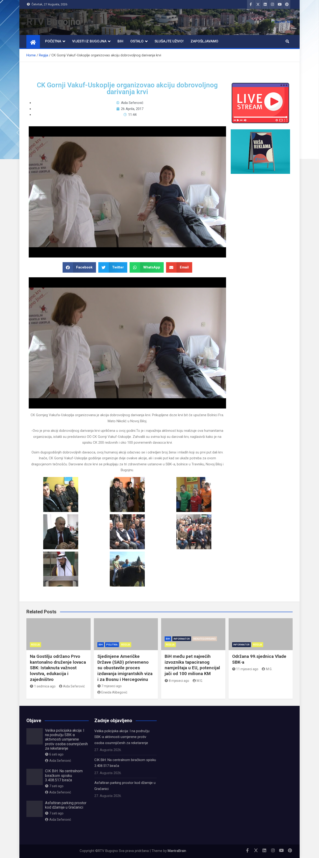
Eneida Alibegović (114, 692)
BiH (120, 41)
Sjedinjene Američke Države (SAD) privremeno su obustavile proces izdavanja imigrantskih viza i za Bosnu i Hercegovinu (124, 668)
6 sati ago (56, 754)
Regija (35, 644)
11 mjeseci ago (247, 669)
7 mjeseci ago (111, 686)
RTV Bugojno (53, 21)
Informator (182, 638)
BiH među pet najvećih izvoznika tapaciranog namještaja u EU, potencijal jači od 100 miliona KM (192, 665)
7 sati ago (56, 786)
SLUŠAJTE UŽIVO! (169, 41)
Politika (112, 644)
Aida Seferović (74, 686)
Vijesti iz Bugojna (89, 41)
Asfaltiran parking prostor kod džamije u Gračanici (65, 805)
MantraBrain (177, 851)
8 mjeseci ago (179, 681)
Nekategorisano (204, 638)
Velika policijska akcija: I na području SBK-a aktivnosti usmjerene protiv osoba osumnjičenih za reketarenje (66, 739)
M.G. (200, 681)
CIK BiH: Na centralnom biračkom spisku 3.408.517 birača (64, 775)
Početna (53, 41)
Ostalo (137, 41)
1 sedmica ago (45, 686)
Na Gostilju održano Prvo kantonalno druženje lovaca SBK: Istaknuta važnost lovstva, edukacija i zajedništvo (58, 668)
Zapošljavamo (204, 41)
